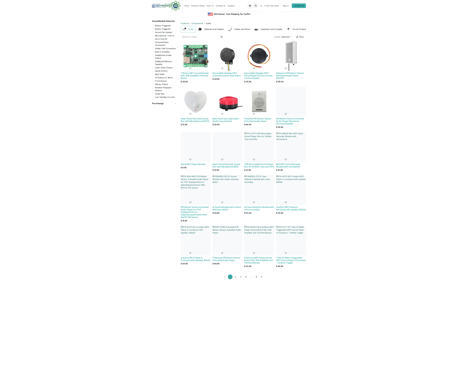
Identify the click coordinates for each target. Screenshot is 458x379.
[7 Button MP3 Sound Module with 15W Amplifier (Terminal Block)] (196, 56)
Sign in (286, 6)
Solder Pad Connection (165, 48)
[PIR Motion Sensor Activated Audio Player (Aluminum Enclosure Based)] (291, 101)
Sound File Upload (163, 32)
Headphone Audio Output (163, 56)
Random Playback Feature (163, 89)
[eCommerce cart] (249, 5)
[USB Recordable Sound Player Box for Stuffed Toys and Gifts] (259, 147)
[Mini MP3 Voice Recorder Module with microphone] (291, 147)
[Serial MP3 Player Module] (196, 147)
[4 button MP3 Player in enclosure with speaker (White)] (291, 190)
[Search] (222, 37)
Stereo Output (161, 84)
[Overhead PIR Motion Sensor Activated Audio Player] (227, 241)
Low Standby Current (164, 97)
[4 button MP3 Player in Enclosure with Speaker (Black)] (196, 241)
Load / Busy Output (164, 67)
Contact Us (299, 6)
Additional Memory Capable (163, 62)
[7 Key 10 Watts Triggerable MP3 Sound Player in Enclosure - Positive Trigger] (291, 241)
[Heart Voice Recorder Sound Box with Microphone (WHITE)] (196, 101)
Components (197, 23)
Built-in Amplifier (162, 52)
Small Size (159, 94)
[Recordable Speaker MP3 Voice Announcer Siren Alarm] (227, 56)
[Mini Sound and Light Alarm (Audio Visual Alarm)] (227, 101)
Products (185, 23)
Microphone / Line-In (164, 35)
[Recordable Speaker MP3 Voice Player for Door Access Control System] (259, 56)
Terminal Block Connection (162, 43)
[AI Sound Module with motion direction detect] (227, 190)
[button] (255, 5)
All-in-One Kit (161, 39)
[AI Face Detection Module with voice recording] (259, 190)
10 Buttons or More (164, 77)
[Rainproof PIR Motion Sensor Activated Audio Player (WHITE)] (291, 56)
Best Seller (160, 74)
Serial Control (161, 71)
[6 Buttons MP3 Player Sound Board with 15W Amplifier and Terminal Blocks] (259, 241)
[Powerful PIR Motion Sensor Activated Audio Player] (259, 101)
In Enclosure (161, 81)
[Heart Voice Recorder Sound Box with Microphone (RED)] (227, 147)
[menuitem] (186, 5)
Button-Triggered (162, 29)
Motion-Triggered (163, 25)
